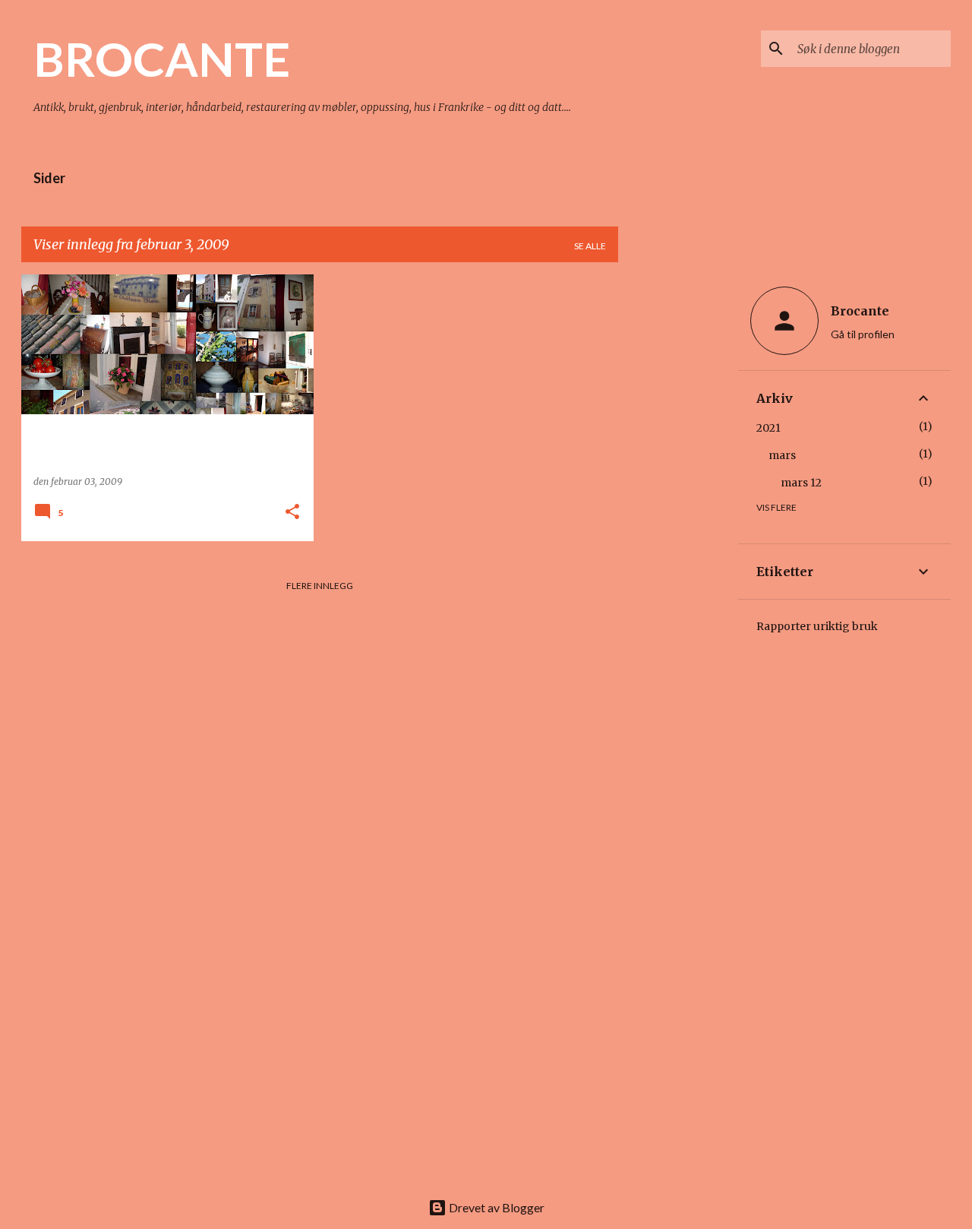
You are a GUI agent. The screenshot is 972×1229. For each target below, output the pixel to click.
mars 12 (801, 482)
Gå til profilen (863, 334)
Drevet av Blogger (495, 1207)
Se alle (590, 246)
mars (782, 455)
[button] (292, 512)
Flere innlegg (319, 585)
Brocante (860, 310)
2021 (768, 428)
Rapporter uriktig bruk (817, 626)
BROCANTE (161, 58)
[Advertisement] (678, 502)
